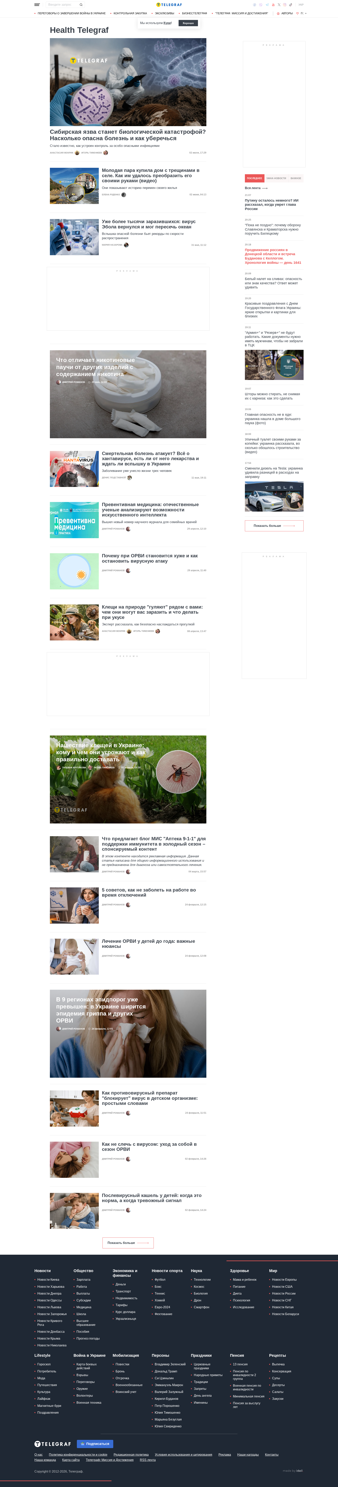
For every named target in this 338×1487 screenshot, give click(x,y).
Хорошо (188, 23)
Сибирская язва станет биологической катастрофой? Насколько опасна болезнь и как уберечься (128, 134)
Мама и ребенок (244, 1279)
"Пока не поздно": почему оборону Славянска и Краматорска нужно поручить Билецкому (273, 229)
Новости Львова (49, 1307)
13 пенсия (240, 1364)
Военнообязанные (129, 1385)
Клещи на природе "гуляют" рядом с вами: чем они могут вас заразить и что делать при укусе (152, 612)
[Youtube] (273, 5)
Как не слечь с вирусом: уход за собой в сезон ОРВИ (149, 1147)
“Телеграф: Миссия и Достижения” (241, 13)
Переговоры (85, 1382)
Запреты (200, 1388)
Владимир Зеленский (170, 1364)
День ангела (203, 1395)
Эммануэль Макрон (169, 1385)
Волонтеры (84, 1395)
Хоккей (160, 1300)
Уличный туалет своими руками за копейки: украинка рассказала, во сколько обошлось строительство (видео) (273, 445)
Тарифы (122, 1305)
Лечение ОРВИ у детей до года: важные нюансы (148, 944)
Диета (237, 1293)
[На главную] (169, 4)
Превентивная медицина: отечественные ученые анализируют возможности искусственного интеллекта (150, 509)
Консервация (281, 1371)
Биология (201, 1293)
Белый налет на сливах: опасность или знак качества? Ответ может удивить (273, 283)
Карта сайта (71, 1460)
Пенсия (237, 1355)
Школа (81, 1314)
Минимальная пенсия (248, 1396)
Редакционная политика (131, 1454)
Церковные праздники (202, 1366)
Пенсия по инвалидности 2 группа (244, 1375)
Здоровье (239, 1271)
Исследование (243, 1307)
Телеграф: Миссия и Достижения (110, 1460)
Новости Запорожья (52, 1314)
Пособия (82, 1331)
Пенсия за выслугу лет (246, 1405)
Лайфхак (43, 1398)
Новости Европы (284, 1279)
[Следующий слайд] (306, 13)
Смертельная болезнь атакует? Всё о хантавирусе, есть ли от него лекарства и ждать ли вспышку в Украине (150, 458)
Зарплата (83, 1279)
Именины (201, 1402)
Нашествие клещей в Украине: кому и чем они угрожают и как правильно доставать (101, 752)
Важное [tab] (296, 178)
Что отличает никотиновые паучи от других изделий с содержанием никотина (95, 367)
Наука (196, 1271)
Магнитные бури (49, 1405)
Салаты (277, 1392)
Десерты (278, 1385)
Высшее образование (85, 1322)
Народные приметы (208, 1375)
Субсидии (83, 1300)
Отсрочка (122, 1378)
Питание (239, 1286)
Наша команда (45, 1460)
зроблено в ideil (293, 1471)
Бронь (120, 1371)
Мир (273, 1271)
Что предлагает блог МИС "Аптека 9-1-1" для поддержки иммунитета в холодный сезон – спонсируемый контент (154, 844)
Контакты (272, 1454)
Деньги (121, 1284)
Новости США (282, 1286)
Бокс (158, 1286)
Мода (41, 1378)
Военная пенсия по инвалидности (247, 1387)
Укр (301, 4)
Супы (276, 1378)
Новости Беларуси (285, 1314)
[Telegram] (267, 5)
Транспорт (123, 1291)
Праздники (201, 1355)
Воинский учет (126, 1392)
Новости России (284, 1293)
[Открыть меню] (37, 4)
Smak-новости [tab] (276, 178)
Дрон (197, 1300)
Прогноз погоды (88, 1338)
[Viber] (260, 4)
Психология (241, 1300)
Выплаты (83, 1293)
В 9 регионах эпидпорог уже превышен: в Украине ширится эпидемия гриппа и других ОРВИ (101, 1010)
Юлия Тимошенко (167, 1412)
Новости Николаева (52, 1345)
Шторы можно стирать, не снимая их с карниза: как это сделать (272, 396)
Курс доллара (125, 1312)
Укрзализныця (126, 1318)
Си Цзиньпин (164, 1378)
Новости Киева (48, 1279)
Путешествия (47, 1385)
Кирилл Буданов (166, 1398)
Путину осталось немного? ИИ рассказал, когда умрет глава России (271, 204)
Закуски (277, 1398)
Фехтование (163, 1314)
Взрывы (82, 1375)
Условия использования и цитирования (183, 1454)
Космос (199, 1286)
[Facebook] (254, 5)
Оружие (82, 1388)
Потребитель (46, 1371)
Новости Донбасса (51, 1331)
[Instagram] (285, 5)
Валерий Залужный (169, 1392)
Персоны (160, 1355)
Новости (42, 1271)
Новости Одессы (49, 1300)
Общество (83, 1271)
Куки (167, 23)
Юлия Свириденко (168, 1426)
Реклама (224, 1454)
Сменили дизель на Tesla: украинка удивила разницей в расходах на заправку (274, 472)
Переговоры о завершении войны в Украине (72, 13)
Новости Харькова (50, 1286)
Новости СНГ (282, 1300)
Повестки (122, 1364)
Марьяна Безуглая (168, 1419)
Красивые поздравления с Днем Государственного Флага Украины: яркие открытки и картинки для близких (273, 310)
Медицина (83, 1307)
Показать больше (121, 1243)
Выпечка (278, 1364)
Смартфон (201, 1307)
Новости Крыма (48, 1338)
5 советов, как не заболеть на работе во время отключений (149, 892)
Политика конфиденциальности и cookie (78, 1454)
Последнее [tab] (254, 178)
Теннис (160, 1293)
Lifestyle (42, 1355)
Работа (81, 1286)
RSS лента (148, 1460)
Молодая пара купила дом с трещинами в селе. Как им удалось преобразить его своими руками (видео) (151, 175)
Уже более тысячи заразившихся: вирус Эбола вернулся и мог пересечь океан (149, 224)
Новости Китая (283, 1307)
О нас (38, 1454)
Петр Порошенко (167, 1405)
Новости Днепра (49, 1293)
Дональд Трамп (166, 1371)
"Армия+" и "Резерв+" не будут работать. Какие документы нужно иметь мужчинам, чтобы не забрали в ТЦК (274, 339)
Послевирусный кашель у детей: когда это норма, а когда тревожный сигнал (152, 1198)
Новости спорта (167, 1271)
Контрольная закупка (130, 13)
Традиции (201, 1382)
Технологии (202, 1279)
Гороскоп (44, 1364)
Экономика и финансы (125, 1273)
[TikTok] (291, 5)
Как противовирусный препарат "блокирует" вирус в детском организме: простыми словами (150, 1098)
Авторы (287, 13)
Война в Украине (90, 1355)
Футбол (160, 1279)
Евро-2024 (162, 1307)
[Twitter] (279, 4)
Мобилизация (126, 1355)
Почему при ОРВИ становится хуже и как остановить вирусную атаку (150, 558)
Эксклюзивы (164, 13)
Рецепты (277, 1355)
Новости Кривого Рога (49, 1322)
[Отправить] (81, 5)
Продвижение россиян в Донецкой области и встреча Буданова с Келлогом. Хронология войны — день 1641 (273, 256)
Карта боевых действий (86, 1366)
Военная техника (88, 1402)
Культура (43, 1392)
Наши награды (248, 1454)
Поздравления (48, 1412)
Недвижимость (126, 1298)
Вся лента (253, 188)
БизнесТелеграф (194, 13)
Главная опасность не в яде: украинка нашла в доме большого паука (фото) (272, 419)
